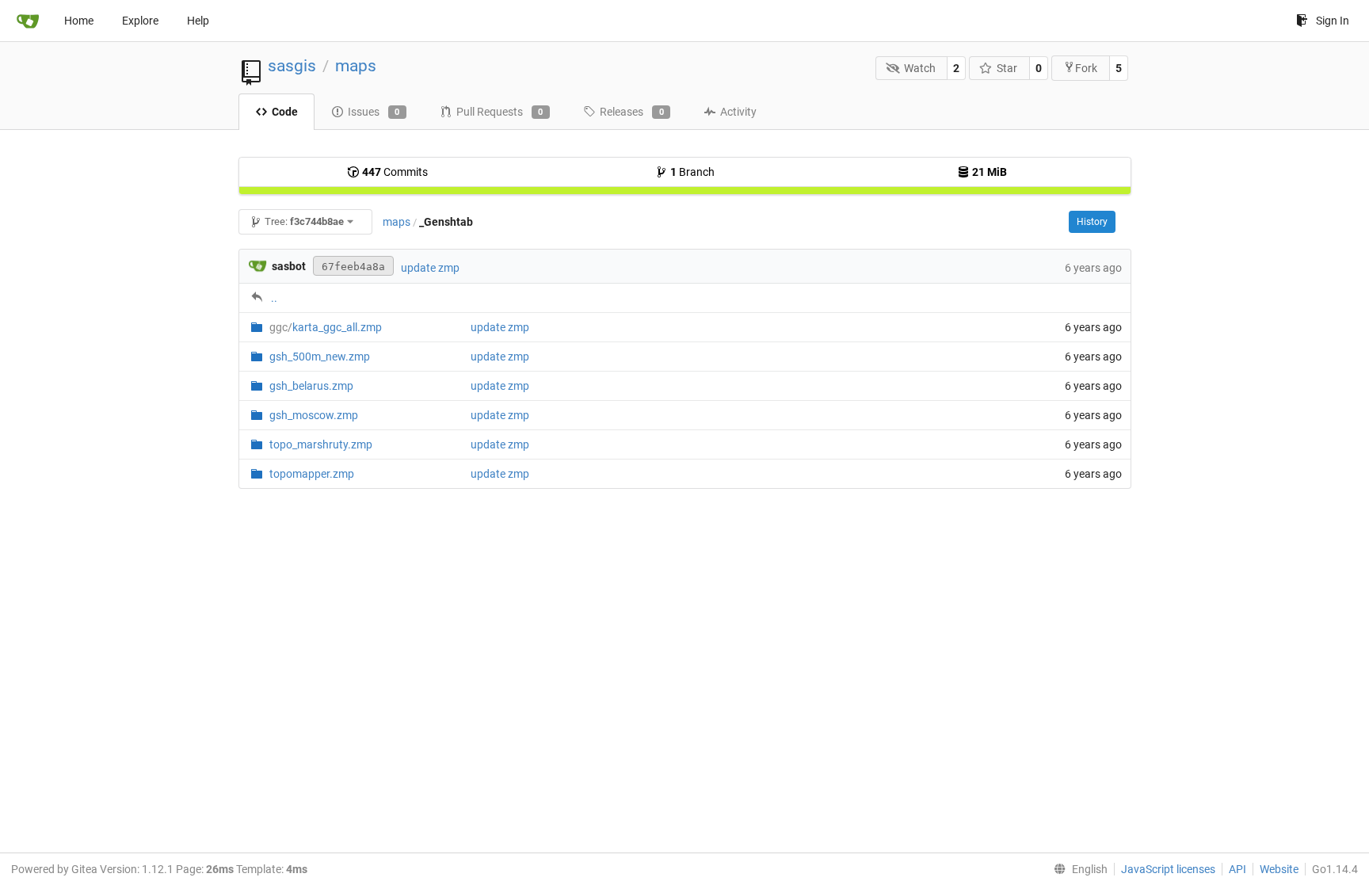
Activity (738, 111)
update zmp (430, 267)
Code (285, 111)
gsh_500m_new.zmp (319, 356)
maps (355, 65)
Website (1279, 869)
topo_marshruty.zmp (320, 444)
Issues (374, 111)
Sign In (1332, 20)
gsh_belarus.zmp (311, 386)
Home (78, 20)
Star (1007, 68)
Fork (1086, 68)
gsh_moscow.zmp (313, 415)
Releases (632, 111)
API (1237, 869)
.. (274, 298)
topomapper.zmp (311, 473)
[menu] (1077, 869)
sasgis (292, 65)
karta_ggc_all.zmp (325, 327)
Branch (692, 172)
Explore (140, 20)
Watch (920, 68)
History (1092, 221)
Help (198, 20)
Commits (395, 172)
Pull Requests (499, 111)
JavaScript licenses (1168, 869)
